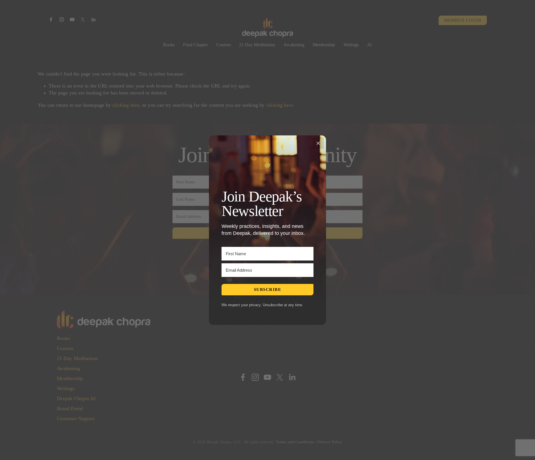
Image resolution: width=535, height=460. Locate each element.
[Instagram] (61, 19)
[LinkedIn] (93, 19)
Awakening (293, 44)
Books (169, 44)
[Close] (318, 143)
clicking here (125, 105)
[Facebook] (51, 19)
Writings (351, 44)
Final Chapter (195, 44)
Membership (324, 44)
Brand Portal (70, 408)
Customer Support (75, 418)
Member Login (462, 20)
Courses (223, 44)
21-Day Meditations (257, 44)
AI (369, 44)
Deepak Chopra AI (76, 398)
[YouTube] (72, 19)
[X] (83, 19)
